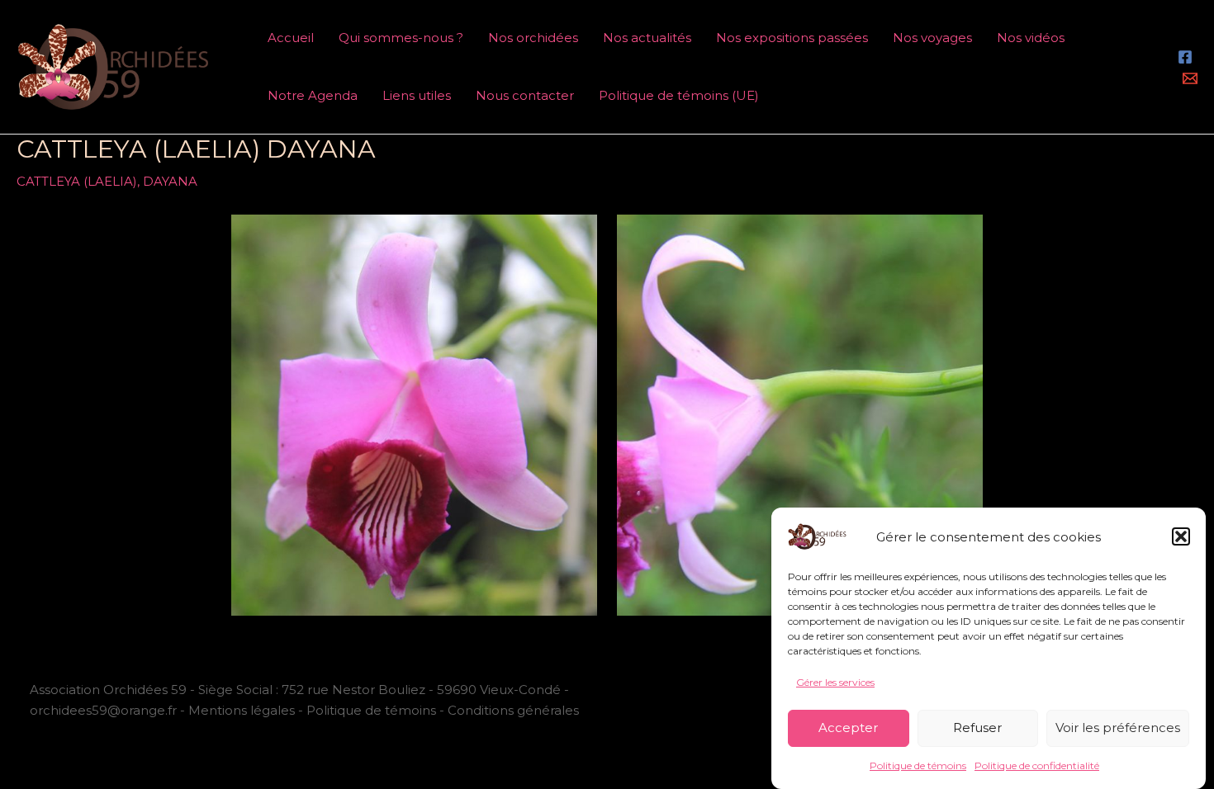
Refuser (977, 727)
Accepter (848, 727)
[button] (1181, 536)
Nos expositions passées (792, 37)
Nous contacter (525, 95)
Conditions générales (513, 710)
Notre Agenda (313, 95)
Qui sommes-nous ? (401, 37)
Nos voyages (932, 37)
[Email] (1190, 78)
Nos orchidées (533, 37)
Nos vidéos (1031, 37)
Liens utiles (416, 95)
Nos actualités (647, 37)
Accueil (291, 37)
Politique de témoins (918, 766)
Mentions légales (241, 710)
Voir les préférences (1117, 727)
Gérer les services (835, 682)
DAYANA (170, 181)
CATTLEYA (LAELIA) (77, 181)
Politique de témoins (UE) (679, 95)
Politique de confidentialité (1037, 766)
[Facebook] (1185, 57)
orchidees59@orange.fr (105, 710)
